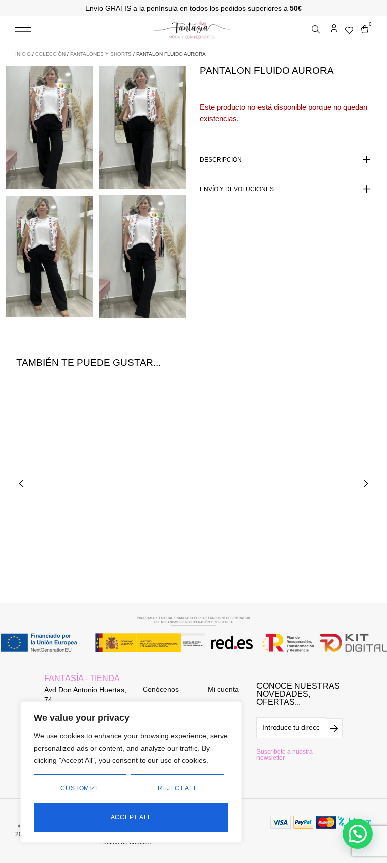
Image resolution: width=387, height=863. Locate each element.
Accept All (131, 817)
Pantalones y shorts (101, 54)
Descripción (221, 159)
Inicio (23, 54)
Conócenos (161, 689)
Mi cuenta (223, 689)
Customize (79, 788)
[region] (131, 772)
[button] (22, 30)
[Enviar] (334, 728)
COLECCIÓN (50, 54)
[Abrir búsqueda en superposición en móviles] (317, 29)
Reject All (178, 788)
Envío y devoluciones (237, 189)
